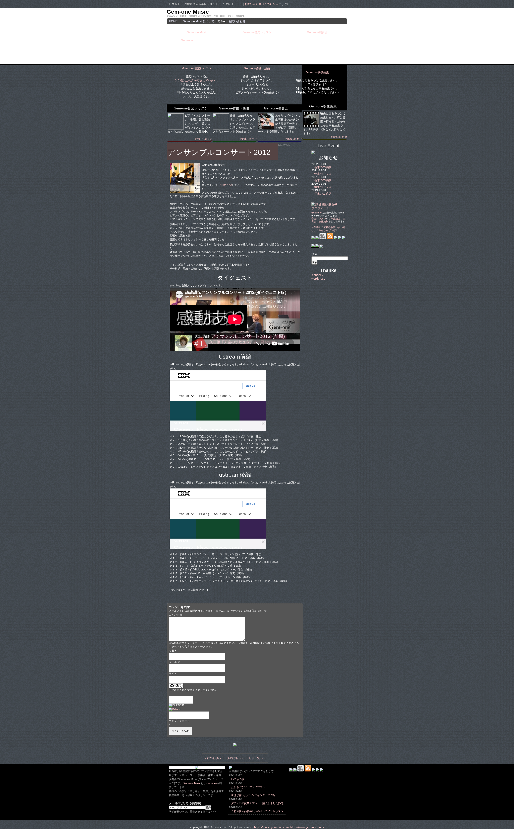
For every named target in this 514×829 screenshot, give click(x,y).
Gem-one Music (188, 12)
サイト (173, 673)
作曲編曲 (335, 218)
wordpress (318, 278)
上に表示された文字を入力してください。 (193, 690)
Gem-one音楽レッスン (257, 32)
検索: (314, 254)
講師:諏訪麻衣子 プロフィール (324, 206)
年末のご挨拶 (322, 173)
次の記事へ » (235, 758)
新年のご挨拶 (322, 167)
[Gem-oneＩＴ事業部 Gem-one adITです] (317, 246)
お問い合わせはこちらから (261, 4)
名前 (173, 650)
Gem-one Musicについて (198, 21)
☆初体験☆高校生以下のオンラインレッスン (257, 811)
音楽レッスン (318, 218)
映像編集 (323, 221)
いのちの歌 (237, 779)
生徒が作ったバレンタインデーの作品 (253, 795)
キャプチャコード (179, 721)
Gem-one (187, 40)
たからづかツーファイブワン (248, 787)
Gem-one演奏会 (317, 32)
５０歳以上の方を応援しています (195, 80)
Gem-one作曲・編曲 (257, 68)
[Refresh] (175, 709)
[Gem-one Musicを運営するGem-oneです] (313, 246)
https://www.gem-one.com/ (307, 827)
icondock (317, 275)
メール (174, 662)
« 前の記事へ (213, 758)
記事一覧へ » (257, 758)
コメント (176, 614)
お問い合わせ (236, 21)
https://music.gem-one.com (271, 827)
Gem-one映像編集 (317, 72)
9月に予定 (226, 185)
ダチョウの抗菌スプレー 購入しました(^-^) (257, 803)
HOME (173, 21)
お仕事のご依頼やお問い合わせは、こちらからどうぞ (328, 229)
